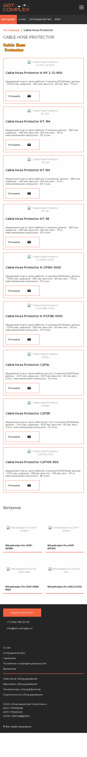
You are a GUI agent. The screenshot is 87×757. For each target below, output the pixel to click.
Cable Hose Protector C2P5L (27, 365)
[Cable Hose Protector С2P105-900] (43, 452)
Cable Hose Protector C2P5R (27, 413)
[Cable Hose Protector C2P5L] (43, 355)
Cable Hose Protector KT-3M (27, 121)
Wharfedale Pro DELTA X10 (64, 586)
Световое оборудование (20, 678)
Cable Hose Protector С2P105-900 (32, 462)
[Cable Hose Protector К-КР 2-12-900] (43, 63)
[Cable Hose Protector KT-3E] (43, 209)
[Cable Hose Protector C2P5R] (43, 404)
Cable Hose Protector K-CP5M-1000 (33, 267)
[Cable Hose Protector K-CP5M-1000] (43, 258)
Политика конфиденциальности (24, 663)
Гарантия (9, 658)
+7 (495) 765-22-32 (56, 7)
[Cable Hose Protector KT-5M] (43, 161)
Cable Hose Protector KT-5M (27, 170)
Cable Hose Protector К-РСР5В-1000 (34, 316)
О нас (7, 647)
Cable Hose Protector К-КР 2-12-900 (33, 73)
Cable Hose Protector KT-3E (27, 219)
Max (70, 7)
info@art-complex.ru (63, 7)
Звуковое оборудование (20, 683)
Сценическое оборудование (23, 694)
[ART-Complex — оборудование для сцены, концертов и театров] (16, 7)
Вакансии (9, 668)
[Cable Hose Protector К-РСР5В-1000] (43, 306)
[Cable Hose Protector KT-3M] (43, 112)
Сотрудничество (14, 652)
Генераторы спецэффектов (22, 689)
